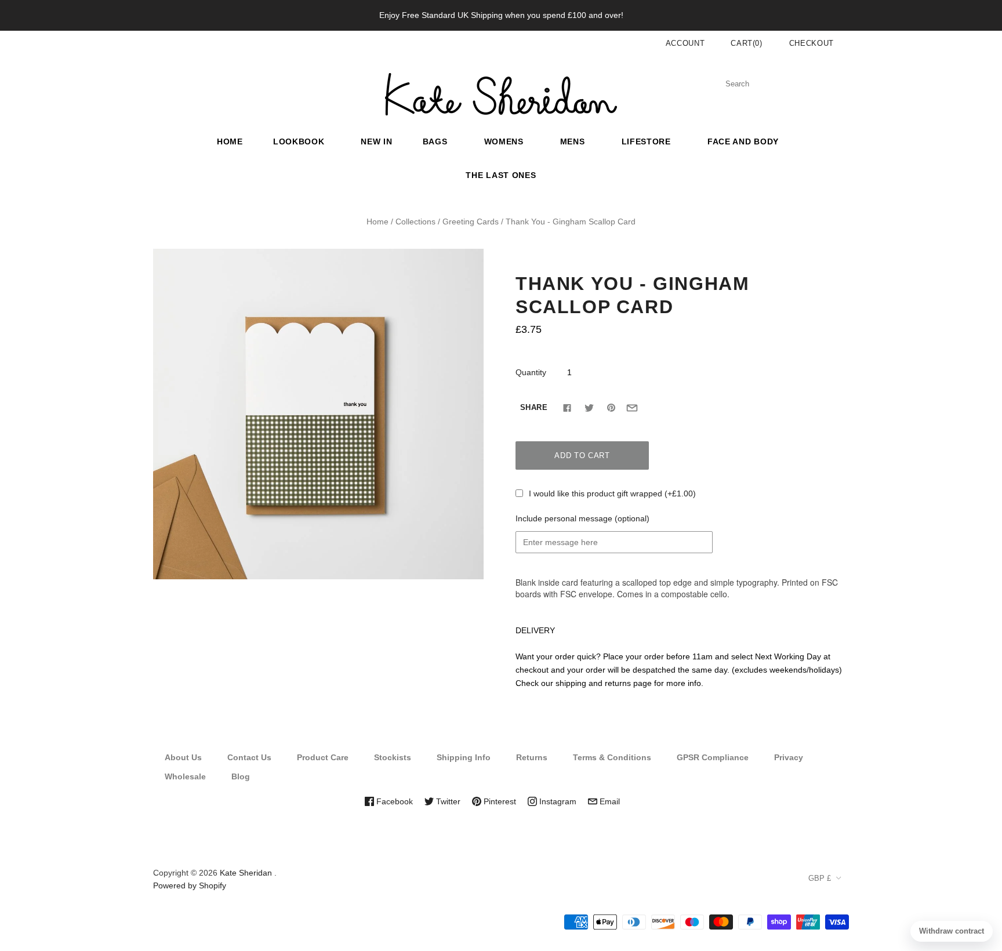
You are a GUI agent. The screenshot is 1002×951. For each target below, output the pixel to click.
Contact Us (249, 757)
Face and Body (743, 141)
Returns (531, 757)
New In (376, 141)
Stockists (392, 757)
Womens (504, 141)
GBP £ (819, 878)
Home (230, 141)
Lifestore (646, 141)
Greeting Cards (470, 221)
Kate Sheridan (246, 872)
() (747, 43)
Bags (435, 141)
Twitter (447, 801)
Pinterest (498, 801)
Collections (415, 221)
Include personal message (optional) (582, 518)
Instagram (556, 801)
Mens (572, 141)
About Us (183, 757)
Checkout (811, 43)
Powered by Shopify (189, 885)
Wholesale (185, 776)
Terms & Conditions (612, 757)
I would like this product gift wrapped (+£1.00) (612, 493)
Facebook (393, 801)
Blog (240, 776)
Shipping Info (464, 757)
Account (685, 43)
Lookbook (299, 141)
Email (608, 801)
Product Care (322, 757)
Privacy (788, 757)
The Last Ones (501, 175)
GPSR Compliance (713, 757)
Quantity (530, 372)
